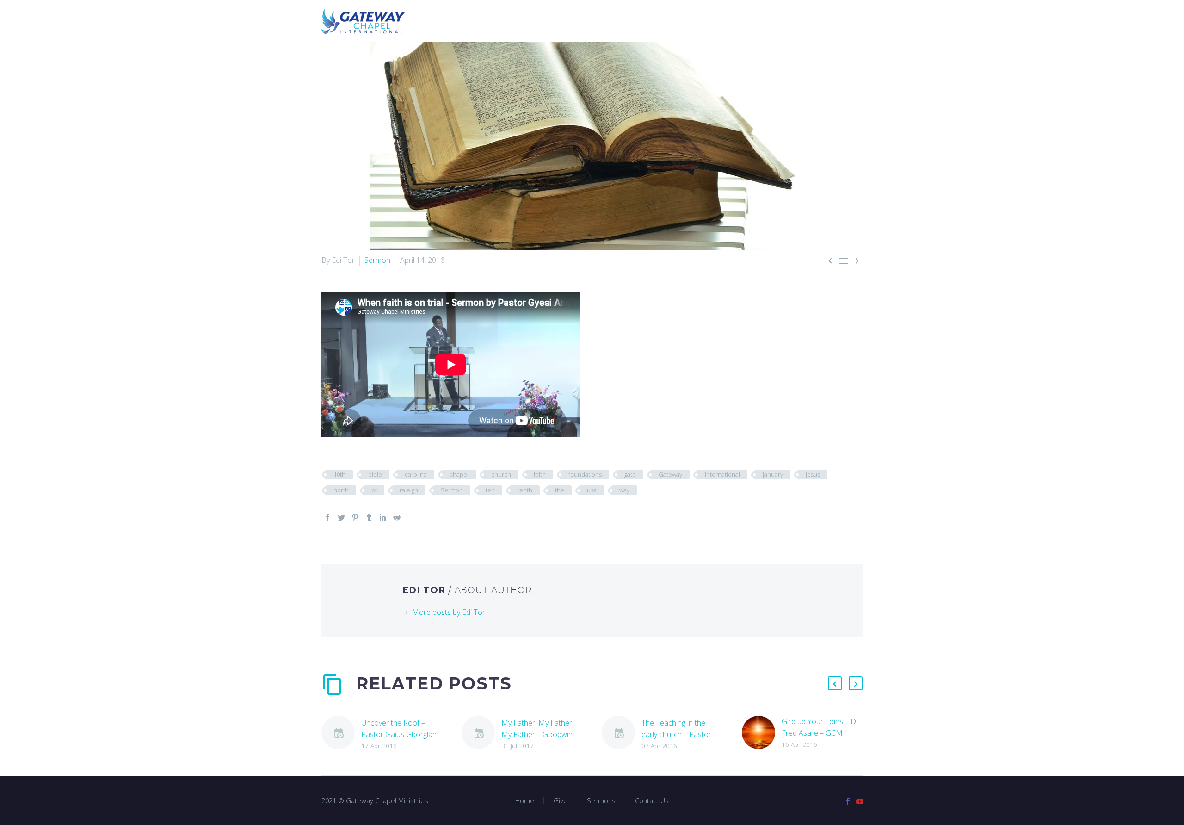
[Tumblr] (369, 517)
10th (339, 474)
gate (630, 474)
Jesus (813, 474)
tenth (525, 490)
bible (375, 474)
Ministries (646, 21)
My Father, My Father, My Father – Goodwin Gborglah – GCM (537, 734)
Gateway (670, 474)
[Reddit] (397, 517)
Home (553, 21)
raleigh (409, 490)
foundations (585, 474)
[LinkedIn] (383, 517)
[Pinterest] (355, 517)
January (773, 474)
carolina (416, 474)
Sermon (377, 260)
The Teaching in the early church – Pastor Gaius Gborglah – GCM (679, 734)
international (722, 474)
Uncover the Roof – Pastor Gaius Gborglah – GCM (401, 734)
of (374, 490)
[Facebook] (327, 517)
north (341, 490)
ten (490, 490)
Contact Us (822, 21)
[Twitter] (341, 517)
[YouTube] (859, 801)
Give (688, 21)
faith (540, 474)
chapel (459, 474)
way (624, 490)
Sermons (595, 21)
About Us (727, 21)
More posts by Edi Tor (448, 612)
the (559, 490)
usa (592, 490)
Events (773, 21)
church (501, 474)
